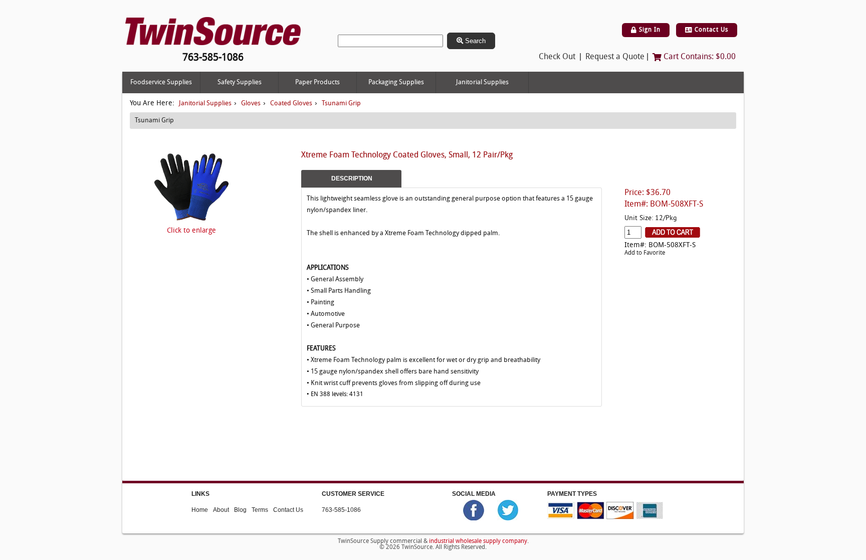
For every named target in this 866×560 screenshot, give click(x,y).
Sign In (649, 30)
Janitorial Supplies (482, 82)
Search (474, 41)
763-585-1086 (341, 509)
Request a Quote (614, 57)
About (221, 509)
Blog (240, 509)
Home (199, 509)
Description (351, 178)
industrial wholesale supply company (478, 541)
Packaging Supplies (396, 82)
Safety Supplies (240, 82)
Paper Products (317, 82)
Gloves (251, 103)
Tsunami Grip (341, 103)
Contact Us (710, 30)
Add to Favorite (644, 253)
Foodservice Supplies (161, 82)
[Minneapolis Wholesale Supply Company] (213, 31)
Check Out (557, 57)
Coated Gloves (291, 103)
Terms (260, 509)
